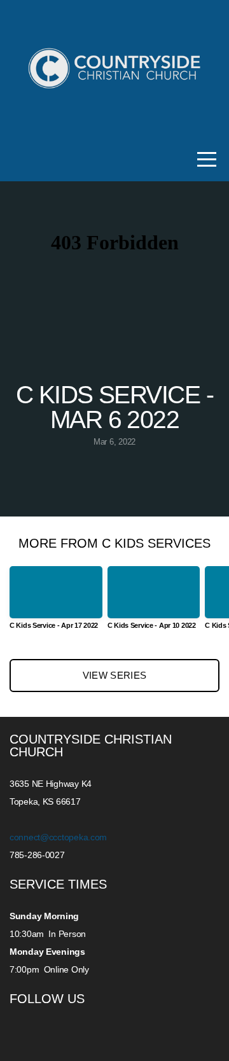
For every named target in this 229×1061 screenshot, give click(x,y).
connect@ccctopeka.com (59, 837)
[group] (56, 602)
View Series (114, 675)
